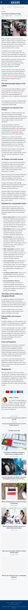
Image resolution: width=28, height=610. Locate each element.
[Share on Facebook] (11, 392)
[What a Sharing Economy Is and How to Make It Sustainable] (14, 491)
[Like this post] (8, 392)
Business (9, 7)
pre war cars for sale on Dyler (8, 76)
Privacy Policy (18, 602)
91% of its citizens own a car (16, 92)
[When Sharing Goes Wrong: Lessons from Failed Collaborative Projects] (14, 516)
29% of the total (15, 130)
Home (2, 7)
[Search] (26, 2)
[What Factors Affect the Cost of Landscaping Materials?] (14, 565)
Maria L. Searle (9, 15)
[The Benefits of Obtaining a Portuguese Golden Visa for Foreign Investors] (14, 442)
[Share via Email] (21, 392)
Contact (12, 602)
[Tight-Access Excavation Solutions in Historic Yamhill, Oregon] (14, 540)
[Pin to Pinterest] (18, 392)
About (7, 602)
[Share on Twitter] (14, 392)
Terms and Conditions (14, 604)
